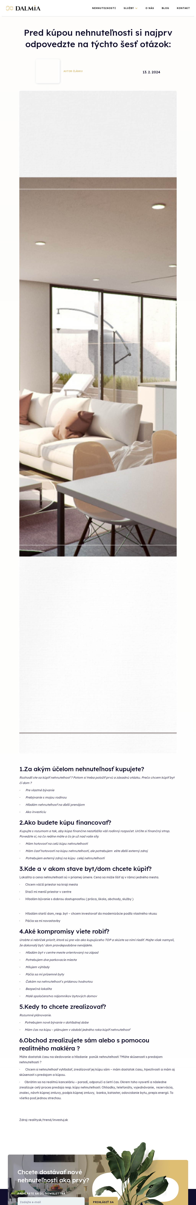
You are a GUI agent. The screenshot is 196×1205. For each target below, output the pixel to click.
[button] (131, 8)
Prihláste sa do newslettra (41, 1193)
